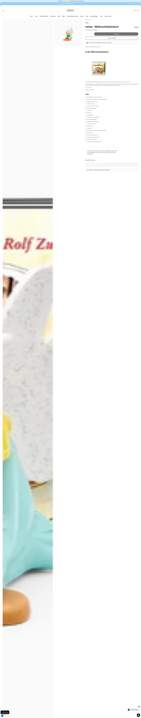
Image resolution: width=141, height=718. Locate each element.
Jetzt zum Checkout (112, 38)
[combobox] (133, 3)
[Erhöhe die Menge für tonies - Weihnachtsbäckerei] (92, 34)
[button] (111, 19)
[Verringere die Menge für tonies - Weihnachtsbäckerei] (86, 34)
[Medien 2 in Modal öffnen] (68, 33)
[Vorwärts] (80, 3)
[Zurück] (53, 3)
